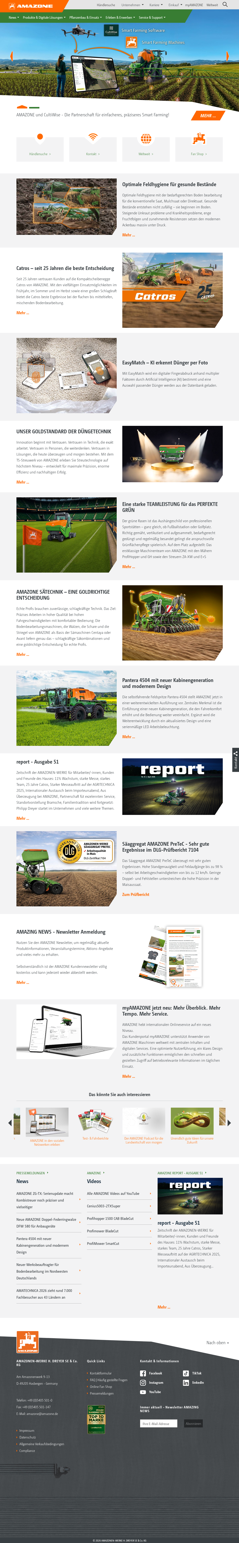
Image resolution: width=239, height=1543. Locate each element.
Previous (10, 1123)
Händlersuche (106, 4)
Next (229, 1123)
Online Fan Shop (101, 1386)
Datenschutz (27, 1437)
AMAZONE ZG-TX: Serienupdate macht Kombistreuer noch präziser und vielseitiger (44, 1200)
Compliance (27, 1450)
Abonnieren (193, 1423)
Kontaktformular (100, 1373)
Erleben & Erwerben (119, 17)
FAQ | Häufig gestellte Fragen (109, 1379)
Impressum (26, 1430)
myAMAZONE (194, 4)
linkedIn (198, 1382)
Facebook (155, 1373)
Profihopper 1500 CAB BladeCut (110, 1218)
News (12, 17)
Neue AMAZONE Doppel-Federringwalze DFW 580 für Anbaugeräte (46, 1222)
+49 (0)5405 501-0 (39, 1400)
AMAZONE (94, 1172)
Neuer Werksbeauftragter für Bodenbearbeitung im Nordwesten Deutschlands (42, 1271)
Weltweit (212, 4)
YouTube (154, 1391)
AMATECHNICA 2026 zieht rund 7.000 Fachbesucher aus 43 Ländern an (44, 1294)
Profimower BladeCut (102, 1231)
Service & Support (151, 17)
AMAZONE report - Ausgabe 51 (180, 1172)
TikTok (196, 1373)
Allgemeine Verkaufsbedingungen (41, 1443)
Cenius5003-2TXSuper (103, 1206)
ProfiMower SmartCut (103, 1243)
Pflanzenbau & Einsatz (84, 17)
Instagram (155, 1382)
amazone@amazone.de (42, 1413)
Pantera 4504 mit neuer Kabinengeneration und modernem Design (42, 1245)
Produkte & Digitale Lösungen (43, 17)
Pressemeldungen (30, 1172)
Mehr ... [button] (128, 235)
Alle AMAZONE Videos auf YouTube (113, 1193)
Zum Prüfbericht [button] (135, 894)
